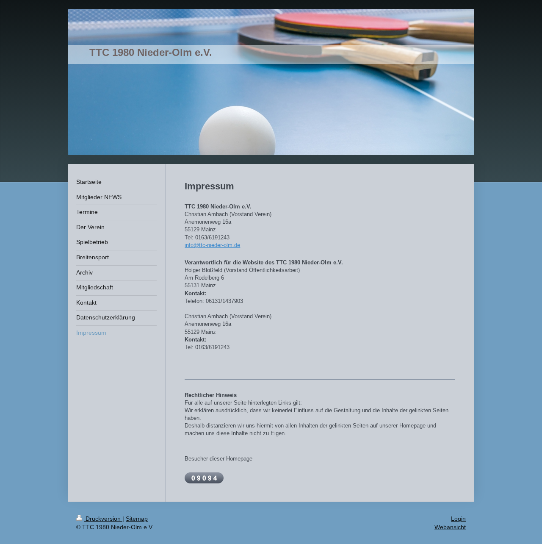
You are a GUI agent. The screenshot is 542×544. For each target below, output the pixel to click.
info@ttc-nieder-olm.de (212, 245)
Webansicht (450, 527)
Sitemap (137, 518)
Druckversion (103, 518)
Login (458, 518)
